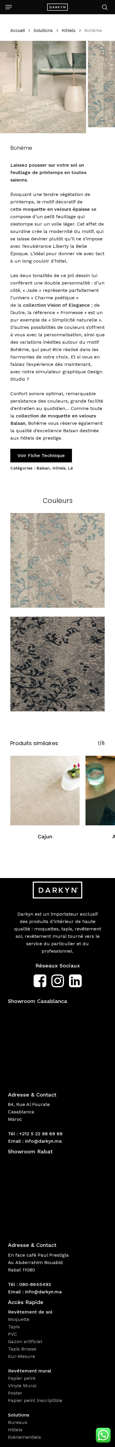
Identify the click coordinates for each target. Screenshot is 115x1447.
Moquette (18, 1319)
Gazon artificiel (25, 1341)
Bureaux (18, 1422)
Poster (15, 1393)
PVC (12, 1334)
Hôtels (68, 30)
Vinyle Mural (23, 1385)
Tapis (14, 1326)
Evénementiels (25, 1437)
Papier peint (22, 1378)
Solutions (43, 30)
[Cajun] (45, 790)
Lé (70, 468)
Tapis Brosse (23, 1349)
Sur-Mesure (21, 1356)
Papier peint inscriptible (36, 1400)
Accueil (17, 30)
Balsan (43, 468)
